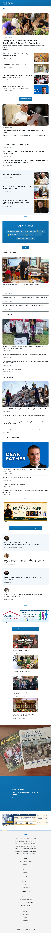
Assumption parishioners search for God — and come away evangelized (24, 354)
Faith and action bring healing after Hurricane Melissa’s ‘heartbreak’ (22, 430)
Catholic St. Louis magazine (25, 902)
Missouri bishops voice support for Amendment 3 (17, 477)
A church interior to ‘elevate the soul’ (14, 64)
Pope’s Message (25, 887)
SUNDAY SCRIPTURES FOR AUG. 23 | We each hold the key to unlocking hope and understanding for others (25, 161)
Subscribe (25, 911)
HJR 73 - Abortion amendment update (13, 484)
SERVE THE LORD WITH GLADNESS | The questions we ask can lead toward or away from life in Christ (16, 202)
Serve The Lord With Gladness (13, 547)
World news (6, 411)
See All (25, 216)
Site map (18, 929)
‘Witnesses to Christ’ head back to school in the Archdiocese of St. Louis (24, 284)
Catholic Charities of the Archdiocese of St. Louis (22, 231)
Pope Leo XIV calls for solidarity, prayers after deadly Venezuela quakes (24, 415)
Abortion (22, 234)
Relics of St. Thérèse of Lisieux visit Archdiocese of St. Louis (23, 715)
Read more (5, 49)
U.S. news (5, 79)
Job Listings (25, 914)
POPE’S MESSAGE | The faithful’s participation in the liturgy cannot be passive (17, 173)
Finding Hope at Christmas (21, 650)
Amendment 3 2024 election (25, 238)
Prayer (30, 234)
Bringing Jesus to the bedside (11, 369)
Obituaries (25, 872)
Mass (41, 231)
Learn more (15, 797)
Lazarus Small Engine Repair (21, 671)
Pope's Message (8, 599)
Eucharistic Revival (25, 905)
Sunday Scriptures (9, 565)
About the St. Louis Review (25, 923)
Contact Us (25, 920)
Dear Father (7, 582)
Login (33, 929)
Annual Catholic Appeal (25, 899)
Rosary (38, 234)
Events (25, 917)
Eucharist (13, 234)
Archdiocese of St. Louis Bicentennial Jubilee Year (25, 894)
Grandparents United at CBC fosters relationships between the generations (21, 41)
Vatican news (25, 870)
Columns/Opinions (7, 90)
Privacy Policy (26, 929)
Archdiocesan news (8, 37)
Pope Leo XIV (25, 896)
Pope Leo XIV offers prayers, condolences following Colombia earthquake (24, 409)
